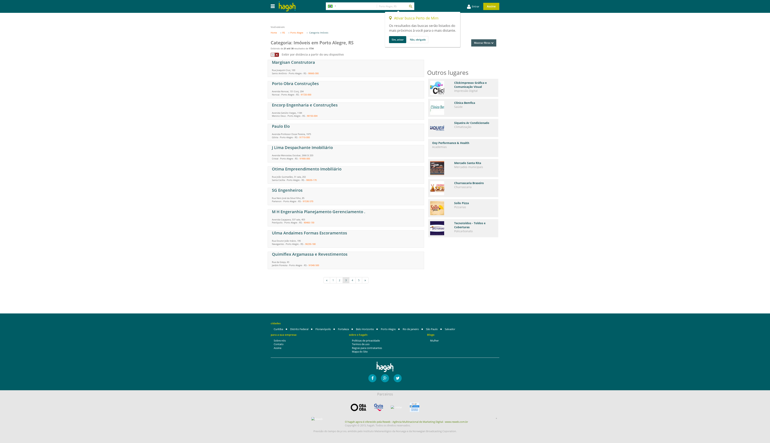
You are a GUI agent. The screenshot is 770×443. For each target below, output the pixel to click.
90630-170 (311, 179)
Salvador (450, 329)
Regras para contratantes (367, 348)
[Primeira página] (326, 280)
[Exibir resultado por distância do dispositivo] (275, 55)
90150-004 (312, 115)
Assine (491, 6)
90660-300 (313, 73)
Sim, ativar (398, 39)
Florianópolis (323, 329)
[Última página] (365, 280)
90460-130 (309, 222)
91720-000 (306, 94)
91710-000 (304, 137)
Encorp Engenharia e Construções (305, 105)
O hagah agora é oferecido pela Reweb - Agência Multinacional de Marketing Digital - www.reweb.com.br (406, 422)
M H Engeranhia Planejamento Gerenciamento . (318, 211)
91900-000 (305, 158)
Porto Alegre (388, 329)
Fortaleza (343, 329)
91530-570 (308, 201)
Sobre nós (280, 340)
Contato (279, 344)
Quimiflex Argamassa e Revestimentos (310, 254)
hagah (287, 6)
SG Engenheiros (287, 190)
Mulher (434, 340)
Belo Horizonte (365, 329)
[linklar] (396, 407)
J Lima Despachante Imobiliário (302, 147)
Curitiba (278, 329)
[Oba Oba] (358, 407)
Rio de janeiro (411, 329)
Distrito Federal (299, 329)
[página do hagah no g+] (385, 378)
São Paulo (432, 329)
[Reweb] (317, 419)
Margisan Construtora (293, 62)
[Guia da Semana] (378, 407)
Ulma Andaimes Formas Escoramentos (309, 233)
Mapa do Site (360, 351)
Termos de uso (361, 344)
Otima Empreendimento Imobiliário (306, 169)
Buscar (410, 6)
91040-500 (314, 265)
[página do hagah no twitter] (398, 378)
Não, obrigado (418, 39)
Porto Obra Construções (295, 83)
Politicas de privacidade (366, 340)
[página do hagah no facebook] (372, 378)
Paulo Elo (281, 126)
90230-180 (310, 243)
